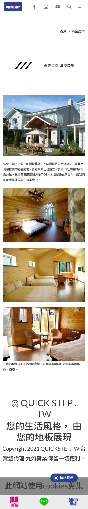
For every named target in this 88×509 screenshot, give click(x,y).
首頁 (63, 31)
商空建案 (78, 31)
